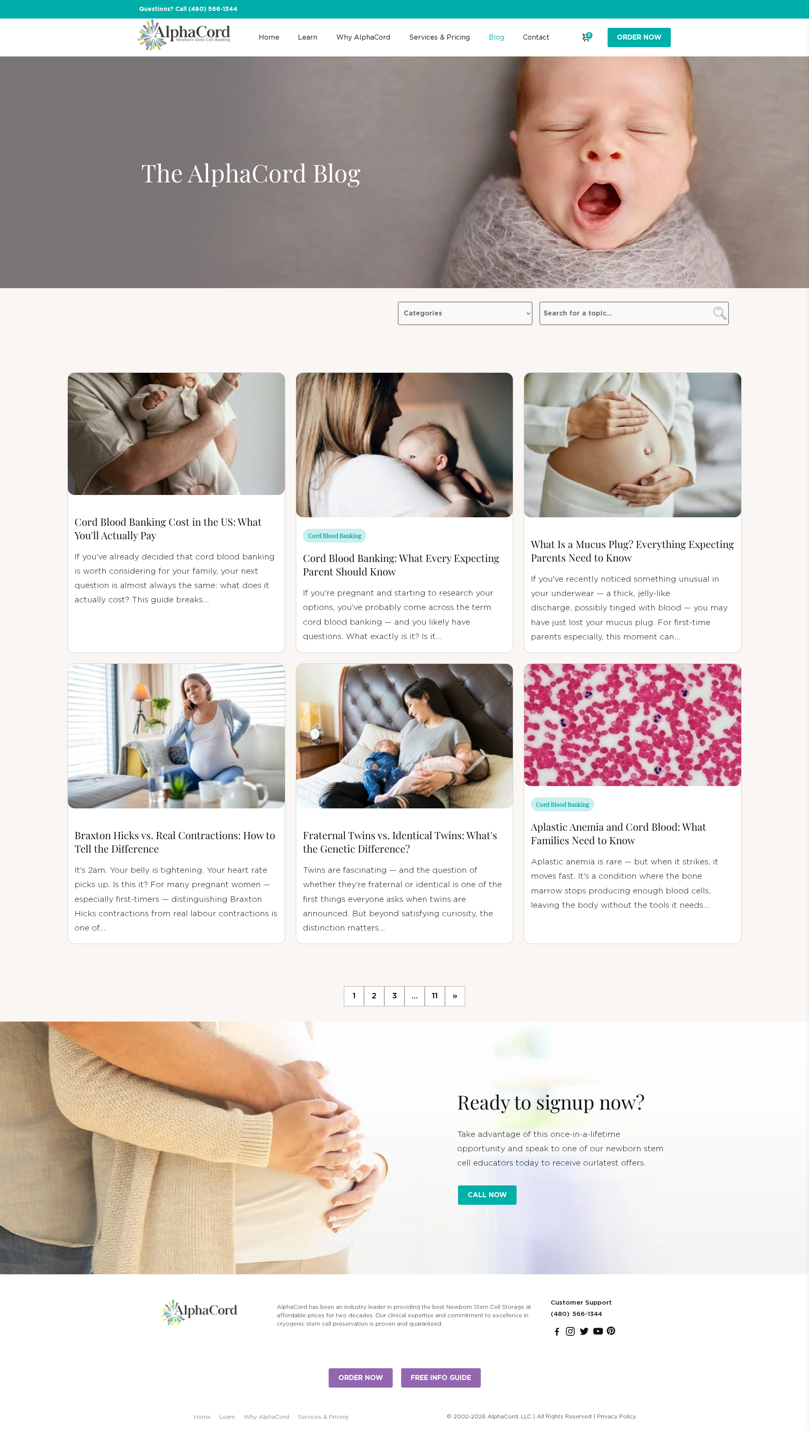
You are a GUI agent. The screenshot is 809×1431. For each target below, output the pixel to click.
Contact (536, 37)
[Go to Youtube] (598, 1333)
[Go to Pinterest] (611, 1333)
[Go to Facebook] (557, 1333)
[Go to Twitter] (584, 1333)
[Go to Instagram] (570, 1333)
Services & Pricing (439, 37)
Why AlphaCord (363, 37)
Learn (307, 37)
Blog (496, 37)
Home (269, 37)
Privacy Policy (616, 1417)
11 (435, 996)
